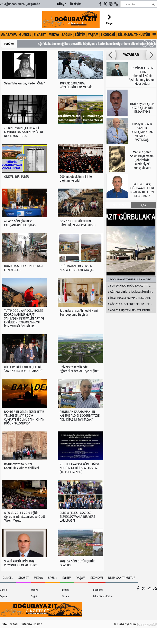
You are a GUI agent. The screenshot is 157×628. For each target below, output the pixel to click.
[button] (144, 43)
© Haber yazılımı (125, 624)
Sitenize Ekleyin (31, 624)
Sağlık (67, 34)
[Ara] (153, 4)
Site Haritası (10, 624)
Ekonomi (108, 34)
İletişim (76, 4)
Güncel (25, 34)
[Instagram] (111, 4)
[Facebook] (100, 4)
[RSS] (116, 4)
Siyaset (40, 34)
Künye (61, 4)
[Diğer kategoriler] (154, 35)
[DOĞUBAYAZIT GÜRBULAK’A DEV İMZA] (131, 242)
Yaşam (93, 34)
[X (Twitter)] (105, 4)
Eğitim (80, 34)
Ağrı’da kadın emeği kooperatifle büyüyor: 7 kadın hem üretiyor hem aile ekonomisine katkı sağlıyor (87, 44)
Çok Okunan (118, 205)
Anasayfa (9, 34)
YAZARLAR (131, 54)
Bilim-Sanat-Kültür (134, 34)
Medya (54, 34)
